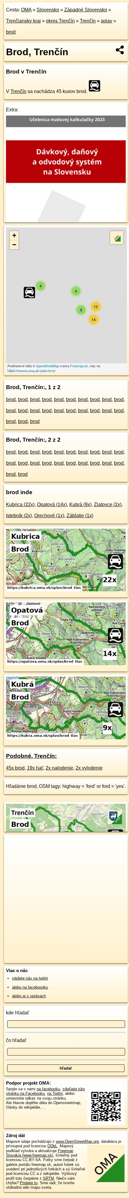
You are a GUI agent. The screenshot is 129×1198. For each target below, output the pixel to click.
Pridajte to (29, 1183)
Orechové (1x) (49, 515)
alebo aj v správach (29, 996)
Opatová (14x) (52, 504)
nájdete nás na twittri (30, 978)
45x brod (15, 767)
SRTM (48, 1178)
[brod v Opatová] (66, 663)
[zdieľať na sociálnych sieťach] (120, 50)
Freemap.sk (79, 365)
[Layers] (116, 237)
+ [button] (14, 235)
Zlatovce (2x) (108, 504)
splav (106, 20)
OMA (26, 9)
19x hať (35, 767)
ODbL (52, 1146)
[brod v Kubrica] (66, 589)
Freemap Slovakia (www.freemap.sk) (39, 1152)
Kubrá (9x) (80, 504)
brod (11, 32)
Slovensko (48, 9)
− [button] (14, 244)
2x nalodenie (59, 767)
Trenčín (88, 20)
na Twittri (55, 1093)
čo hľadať (16, 1040)
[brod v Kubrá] (66, 737)
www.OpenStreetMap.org (77, 1141)
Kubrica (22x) (20, 504)
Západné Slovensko (85, 9)
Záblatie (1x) (80, 515)
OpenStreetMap (47, 365)
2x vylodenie (89, 767)
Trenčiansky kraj (23, 20)
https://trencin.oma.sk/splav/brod (31, 370)
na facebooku (48, 1089)
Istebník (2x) (19, 515)
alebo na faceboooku (30, 987)
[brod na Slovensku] (96, 86)
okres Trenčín (60, 20)
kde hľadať (17, 1012)
